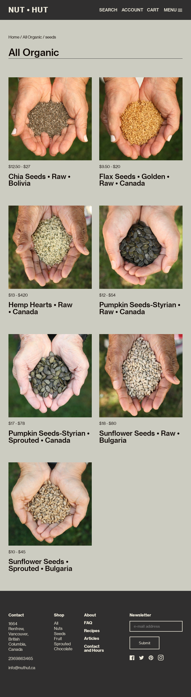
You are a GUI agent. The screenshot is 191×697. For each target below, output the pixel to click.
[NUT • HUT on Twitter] (142, 658)
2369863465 (20, 658)
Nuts (58, 628)
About (90, 615)
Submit (144, 643)
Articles (91, 638)
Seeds (59, 633)
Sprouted (62, 644)
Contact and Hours (94, 648)
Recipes (92, 630)
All (56, 623)
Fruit (58, 638)
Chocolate (63, 649)
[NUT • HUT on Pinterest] (151, 658)
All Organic (32, 37)
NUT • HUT (28, 9)
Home (13, 37)
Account (131, 9)
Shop (59, 615)
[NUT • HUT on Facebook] (132, 658)
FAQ (88, 622)
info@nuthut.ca (21, 667)
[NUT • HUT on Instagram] (161, 657)
